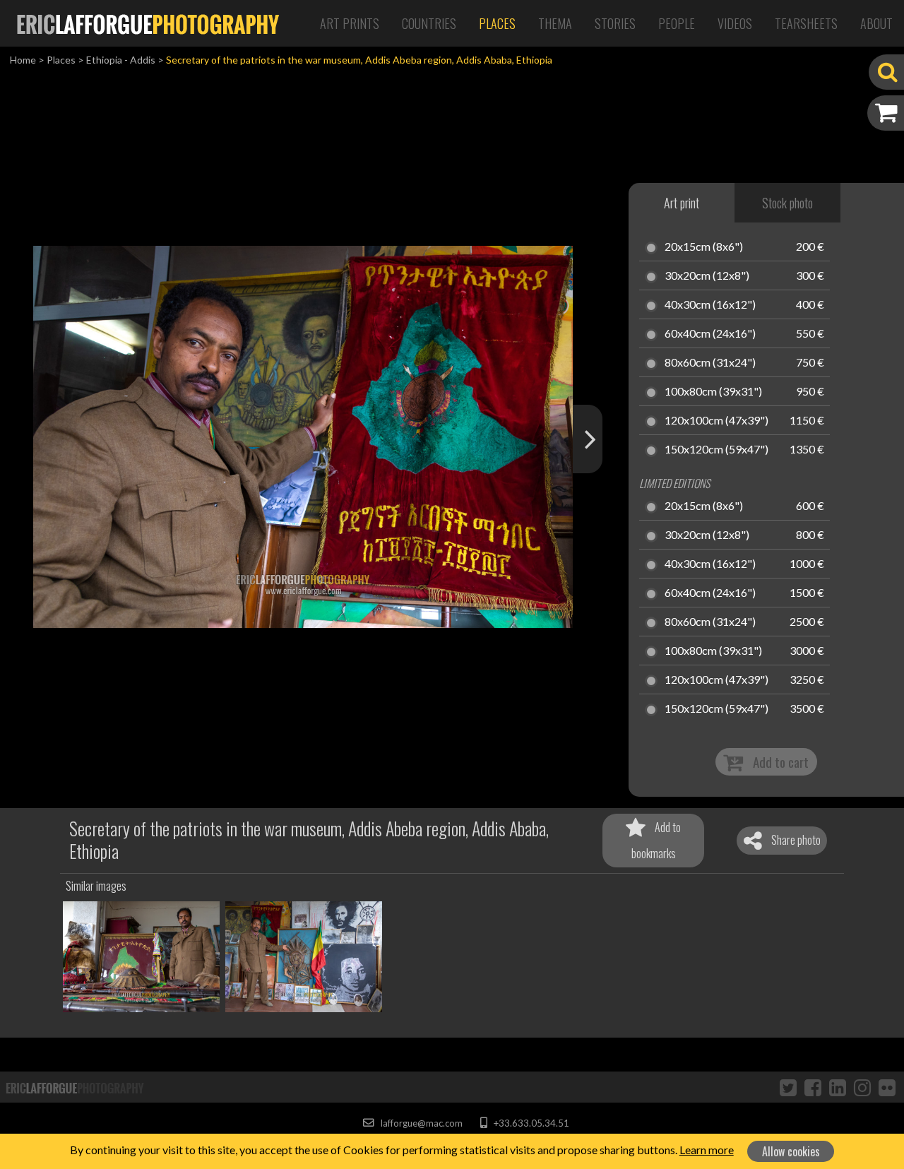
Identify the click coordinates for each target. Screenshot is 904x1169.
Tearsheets (806, 23)
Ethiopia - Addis (120, 60)
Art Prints (349, 23)
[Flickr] (887, 1087)
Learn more (706, 1149)
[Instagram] (862, 1087)
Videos (735, 23)
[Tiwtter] (788, 1087)
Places (497, 23)
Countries (429, 23)
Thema (555, 23)
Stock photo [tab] (787, 203)
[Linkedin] (837, 1087)
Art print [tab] (681, 203)
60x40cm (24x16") (710, 334)
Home (23, 60)
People (676, 23)
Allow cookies (791, 1151)
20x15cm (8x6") (704, 247)
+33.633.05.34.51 (530, 1123)
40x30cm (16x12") (710, 305)
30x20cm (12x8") (707, 276)
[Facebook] (812, 1087)
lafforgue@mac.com (420, 1123)
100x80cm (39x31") (713, 392)
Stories (615, 23)
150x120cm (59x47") (716, 450)
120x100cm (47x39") (716, 421)
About (876, 23)
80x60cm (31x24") (710, 363)
